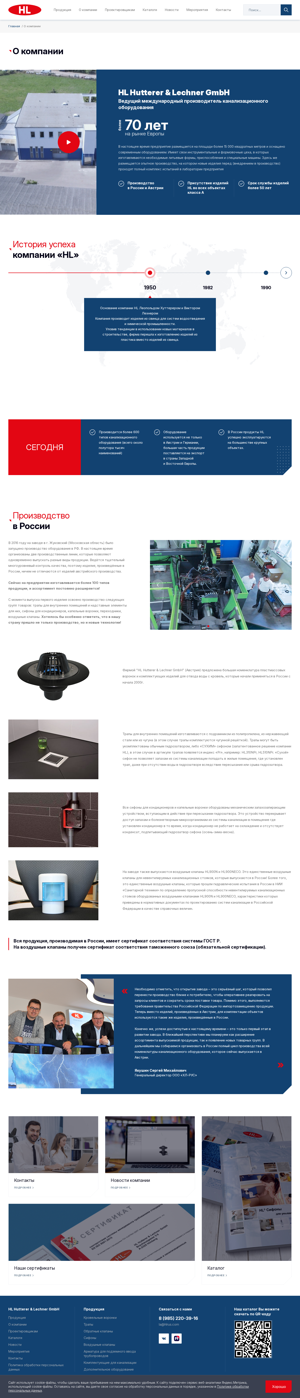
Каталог (216, 1268)
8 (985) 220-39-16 (178, 1318)
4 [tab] (221, 626)
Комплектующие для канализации (110, 1362)
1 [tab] (208, 626)
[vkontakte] (164, 1338)
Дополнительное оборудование (109, 1369)
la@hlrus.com (169, 1324)
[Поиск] (286, 9)
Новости (172, 10)
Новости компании (130, 1180)
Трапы (88, 1324)
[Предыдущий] (158, 585)
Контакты (223, 10)
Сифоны (90, 1338)
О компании (88, 10)
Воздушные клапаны (99, 1344)
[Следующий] (286, 272)
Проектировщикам (120, 10)
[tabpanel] (221, 585)
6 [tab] (229, 626)
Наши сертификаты (34, 1268)
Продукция (62, 10)
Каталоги (150, 10)
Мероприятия (197, 10)
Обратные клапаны (98, 1331)
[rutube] (177, 1338)
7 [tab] (233, 626)
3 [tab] (217, 626)
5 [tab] (225, 626)
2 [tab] (212, 626)
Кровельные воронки (100, 1317)
